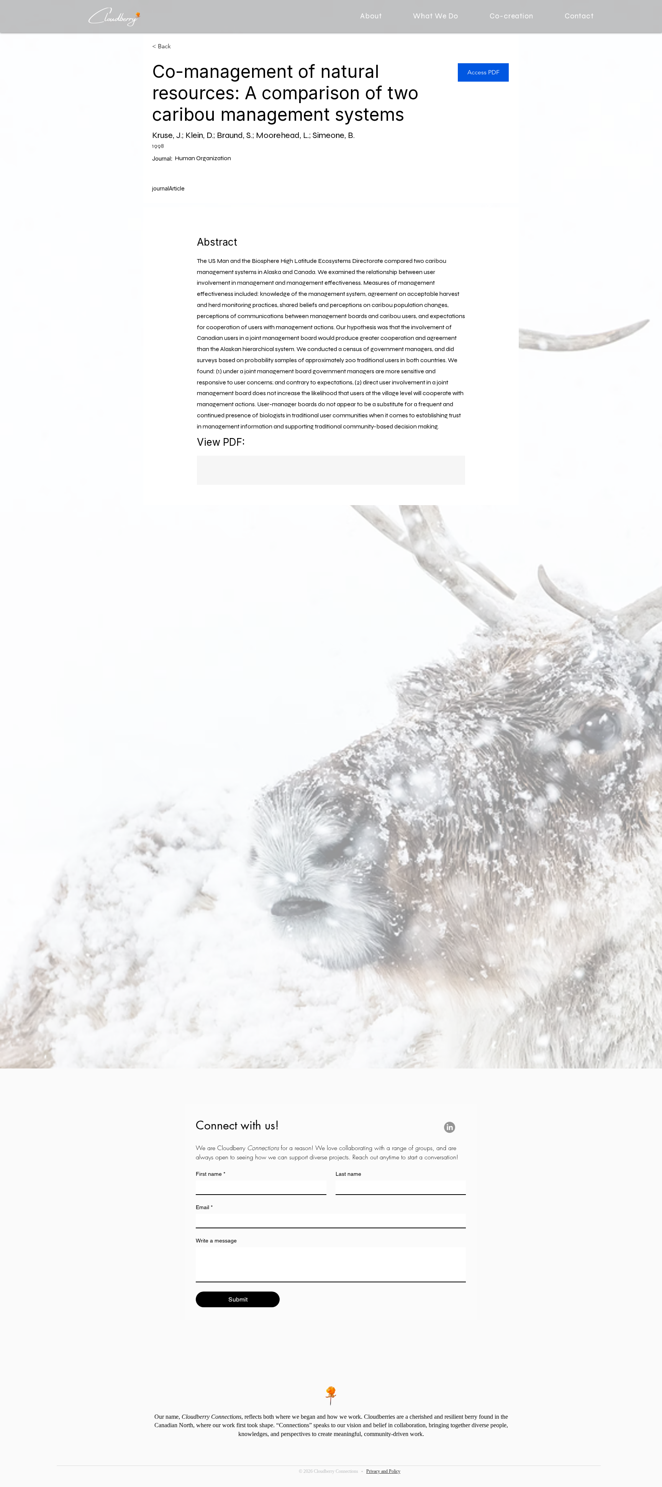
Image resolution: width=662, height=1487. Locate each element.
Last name (348, 1174)
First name (210, 1174)
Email (204, 1207)
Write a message (216, 1241)
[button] (435, 16)
